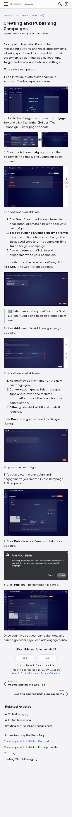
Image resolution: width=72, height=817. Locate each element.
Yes (25, 657)
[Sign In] (66, 4)
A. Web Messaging (16, 714)
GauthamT (13, 33)
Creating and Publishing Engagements (28, 726)
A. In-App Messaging (18, 720)
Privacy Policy (28, 673)
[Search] (60, 4)
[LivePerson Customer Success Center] (21, 4)
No (47, 657)
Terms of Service (50, 673)
